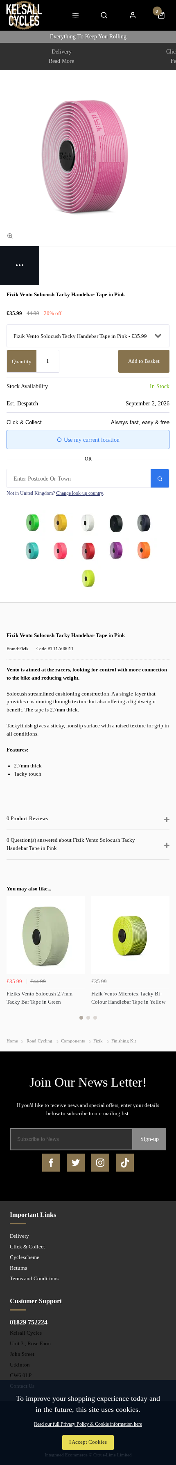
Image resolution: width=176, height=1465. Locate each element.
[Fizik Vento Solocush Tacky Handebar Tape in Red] (88, 551)
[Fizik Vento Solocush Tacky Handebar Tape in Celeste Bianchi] (32, 551)
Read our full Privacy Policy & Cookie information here (88, 1424)
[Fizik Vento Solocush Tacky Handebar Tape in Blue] (144, 523)
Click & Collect (27, 1247)
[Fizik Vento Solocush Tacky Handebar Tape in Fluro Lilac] (116, 551)
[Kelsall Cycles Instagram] (100, 1163)
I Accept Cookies (88, 1442)
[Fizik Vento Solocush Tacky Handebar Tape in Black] (116, 523)
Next (162, 962)
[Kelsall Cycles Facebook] (51, 1163)
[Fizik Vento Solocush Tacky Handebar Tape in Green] (32, 523)
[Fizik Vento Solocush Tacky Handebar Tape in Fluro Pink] (60, 551)
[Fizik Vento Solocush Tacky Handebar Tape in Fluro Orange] (144, 551)
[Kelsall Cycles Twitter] (76, 1163)
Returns (18, 1268)
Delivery (19, 1236)
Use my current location (91, 440)
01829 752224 (28, 1322)
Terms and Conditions (34, 1278)
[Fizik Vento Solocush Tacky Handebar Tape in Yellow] (60, 523)
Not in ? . (55, 493)
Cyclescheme (24, 1257)
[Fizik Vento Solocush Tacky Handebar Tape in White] (88, 523)
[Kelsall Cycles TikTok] (125, 1163)
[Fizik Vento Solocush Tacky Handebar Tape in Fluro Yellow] (88, 579)
